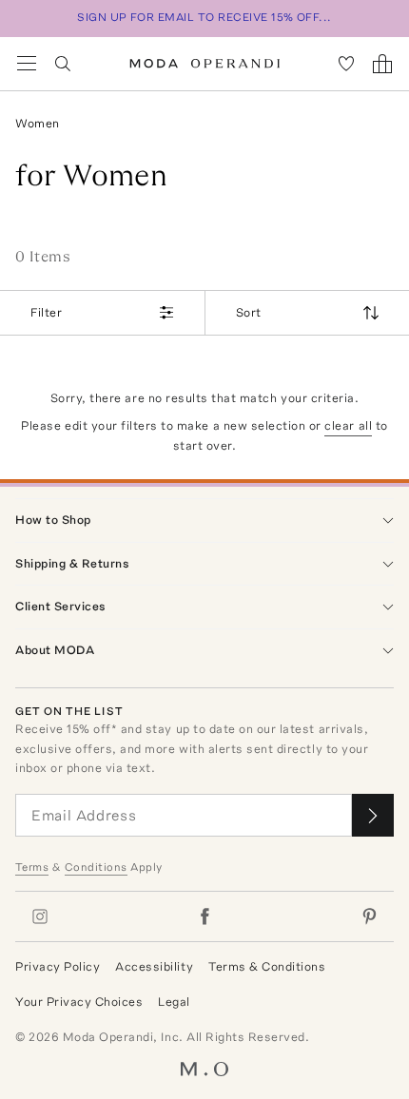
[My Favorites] (346, 63)
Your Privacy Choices (79, 1001)
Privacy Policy (57, 966)
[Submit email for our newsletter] (373, 815)
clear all (348, 425)
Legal (174, 1001)
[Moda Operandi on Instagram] (39, 916)
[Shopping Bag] (382, 63)
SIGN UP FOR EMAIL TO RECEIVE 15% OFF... (204, 17)
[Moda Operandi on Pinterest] (369, 916)
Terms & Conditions (266, 966)
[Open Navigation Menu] (26, 63)
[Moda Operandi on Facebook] (204, 916)
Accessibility (154, 966)
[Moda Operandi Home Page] (205, 63)
